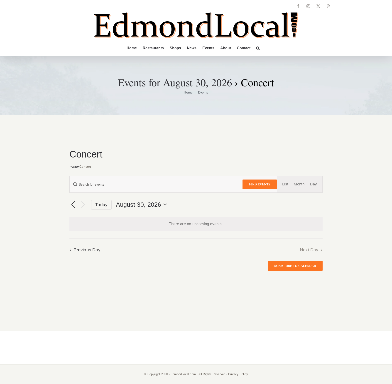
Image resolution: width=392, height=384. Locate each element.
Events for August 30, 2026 (175, 82)
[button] (258, 48)
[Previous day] (73, 205)
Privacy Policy (238, 374)
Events (74, 167)
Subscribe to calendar (295, 266)
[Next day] (83, 205)
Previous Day (87, 249)
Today (101, 204)
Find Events (259, 184)
